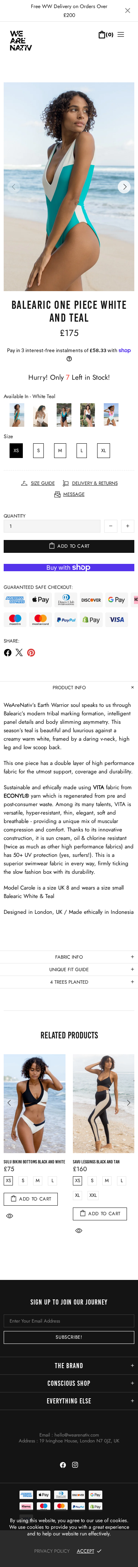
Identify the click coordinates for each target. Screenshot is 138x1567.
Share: (12, 641)
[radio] (14, 415)
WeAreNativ (27, 44)
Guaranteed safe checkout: (38, 587)
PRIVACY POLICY (52, 1551)
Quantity (14, 516)
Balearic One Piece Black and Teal (90, 1161)
